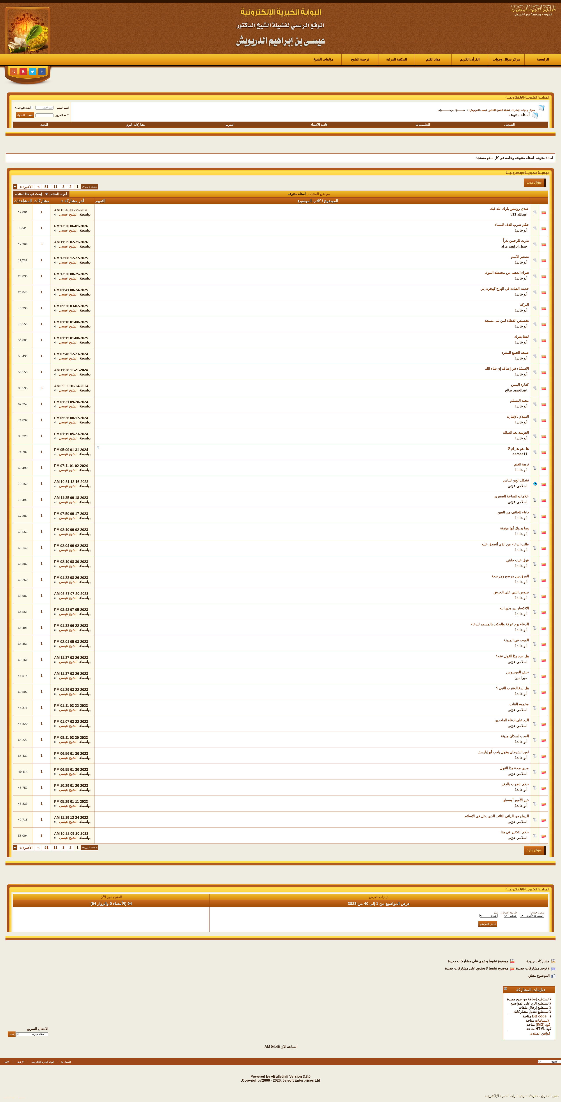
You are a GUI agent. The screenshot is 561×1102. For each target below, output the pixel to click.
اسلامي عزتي (517, 486)
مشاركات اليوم (136, 124)
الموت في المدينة (516, 640)
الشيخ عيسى (68, 214)
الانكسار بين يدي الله (514, 608)
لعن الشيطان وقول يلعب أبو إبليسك (503, 752)
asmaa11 (520, 454)
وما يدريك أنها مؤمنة (514, 528)
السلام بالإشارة (518, 416)
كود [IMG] (543, 1024)
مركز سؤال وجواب (506, 59)
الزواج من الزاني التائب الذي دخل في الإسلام (497, 816)
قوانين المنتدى (540, 1033)
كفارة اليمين (520, 384)
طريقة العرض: (509, 912)
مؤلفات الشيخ (323, 59)
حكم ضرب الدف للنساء (512, 224)
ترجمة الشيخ (360, 59)
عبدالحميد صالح (516, 390)
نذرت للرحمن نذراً (516, 240)
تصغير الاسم (520, 256)
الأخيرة (26, 187)
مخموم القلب (519, 704)
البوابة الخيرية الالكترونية (43, 1062)
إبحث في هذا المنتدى (28, 194)
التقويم (230, 124)
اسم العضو (63, 107)
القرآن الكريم (469, 59)
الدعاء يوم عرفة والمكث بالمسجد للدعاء (500, 624)
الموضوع (331, 201)
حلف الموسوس (517, 672)
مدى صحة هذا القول (514, 768)
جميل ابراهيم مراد (514, 246)
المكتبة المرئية (396, 59)
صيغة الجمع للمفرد (515, 352)
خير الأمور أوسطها (515, 800)
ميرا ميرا (521, 678)
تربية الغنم (521, 464)
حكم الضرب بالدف (515, 784)
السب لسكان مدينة (515, 736)
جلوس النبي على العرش (511, 592)
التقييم (100, 201)
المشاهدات (23, 201)
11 (55, 187)
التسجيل (509, 124)
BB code (539, 1016)
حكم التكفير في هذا (515, 832)
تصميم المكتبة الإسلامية (14, 1097)
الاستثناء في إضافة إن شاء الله (507, 368)
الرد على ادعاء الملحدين (512, 720)
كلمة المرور (62, 115)
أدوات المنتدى (58, 194)
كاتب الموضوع (309, 201)
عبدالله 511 (518, 214)
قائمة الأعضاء (319, 124)
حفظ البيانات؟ (22, 108)
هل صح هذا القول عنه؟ (512, 656)
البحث (44, 124)
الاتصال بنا (66, 1062)
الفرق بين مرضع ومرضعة (510, 576)
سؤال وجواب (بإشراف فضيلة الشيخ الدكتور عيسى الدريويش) (502, 109)
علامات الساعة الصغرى (511, 496)
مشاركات (41, 201)
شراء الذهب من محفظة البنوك (507, 272)
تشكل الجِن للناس (516, 480)
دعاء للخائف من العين (513, 512)
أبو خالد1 (521, 230)
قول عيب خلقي (517, 560)
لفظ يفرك (521, 336)
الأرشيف (20, 1062)
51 (46, 187)
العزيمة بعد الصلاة (516, 432)
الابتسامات (542, 1020)
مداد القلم (433, 59)
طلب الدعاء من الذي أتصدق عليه (505, 544)
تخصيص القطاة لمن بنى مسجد (507, 320)
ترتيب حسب (537, 912)
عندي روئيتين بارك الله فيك (509, 208)
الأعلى (6, 1062)
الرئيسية (543, 59)
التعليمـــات (423, 124)
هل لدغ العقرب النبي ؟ (512, 688)
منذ (496, 912)
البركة (524, 304)
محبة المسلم (519, 400)
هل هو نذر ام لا (518, 448)
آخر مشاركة (74, 201)
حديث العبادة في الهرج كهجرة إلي (505, 288)
